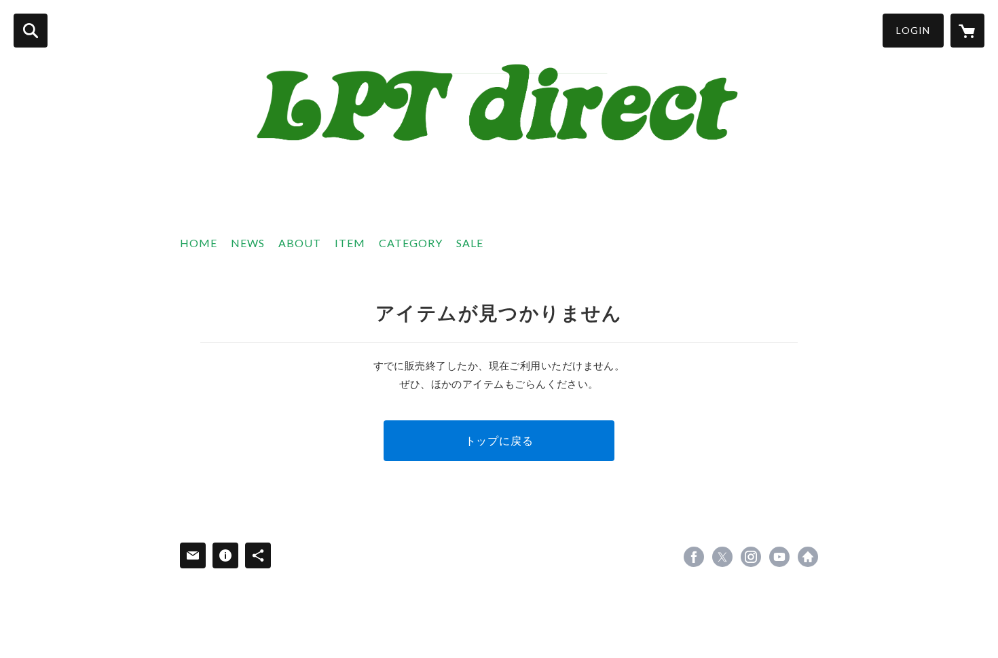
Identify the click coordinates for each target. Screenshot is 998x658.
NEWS (248, 242)
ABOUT (299, 242)
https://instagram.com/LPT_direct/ (751, 557)
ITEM (350, 242)
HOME (198, 242)
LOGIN (913, 30)
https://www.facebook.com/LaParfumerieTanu (694, 557)
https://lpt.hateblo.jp (808, 557)
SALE (469, 242)
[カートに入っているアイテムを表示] (967, 31)
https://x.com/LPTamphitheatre (722, 557)
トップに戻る (499, 440)
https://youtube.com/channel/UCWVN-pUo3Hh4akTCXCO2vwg (779, 557)
